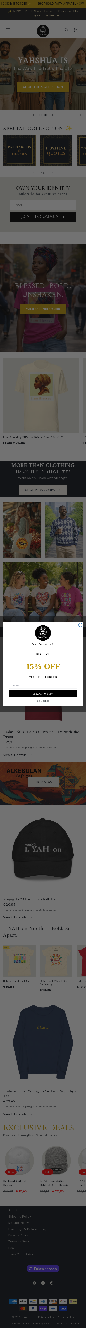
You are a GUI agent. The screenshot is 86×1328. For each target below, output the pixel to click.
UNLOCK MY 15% (43, 693)
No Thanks (43, 700)
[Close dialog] (80, 625)
